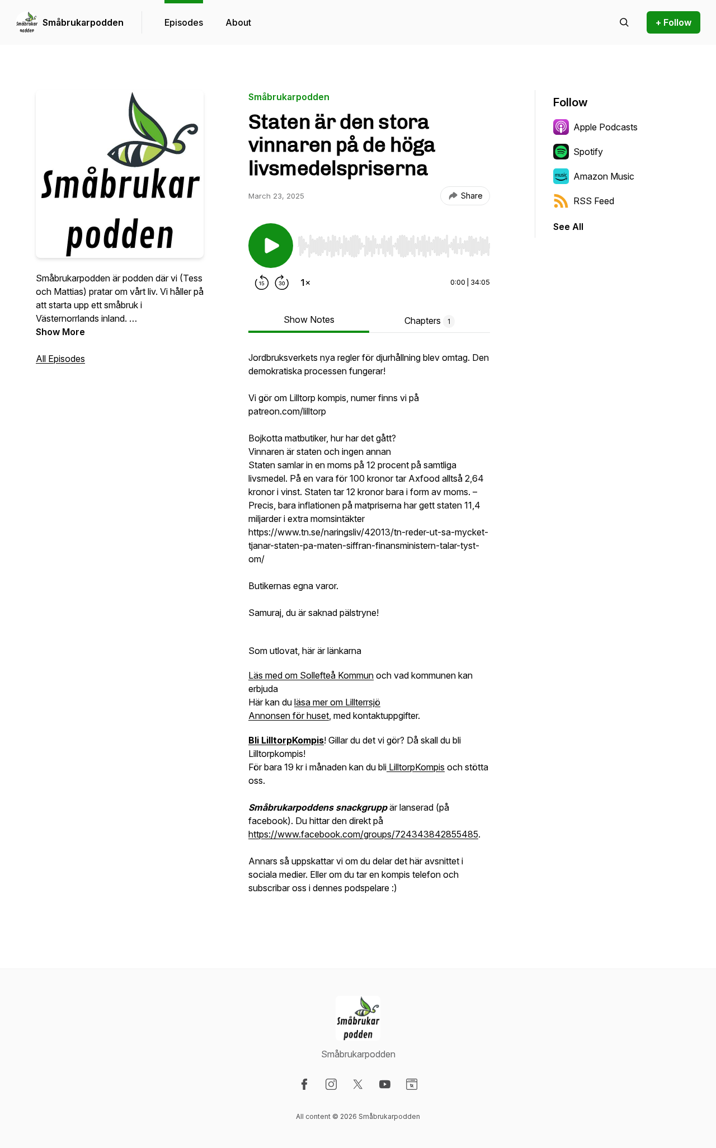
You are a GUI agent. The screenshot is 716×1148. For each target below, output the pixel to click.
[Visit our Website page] (411, 1084)
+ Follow (673, 22)
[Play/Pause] (270, 245)
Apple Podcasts (605, 127)
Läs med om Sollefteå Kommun (311, 675)
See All (568, 226)
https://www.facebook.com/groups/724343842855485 (363, 834)
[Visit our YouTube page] (384, 1084)
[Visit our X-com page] (358, 1084)
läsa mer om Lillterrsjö (337, 702)
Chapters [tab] (427, 320)
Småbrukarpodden (83, 22)
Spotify (588, 151)
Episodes (183, 22)
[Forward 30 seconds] (282, 282)
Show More (60, 331)
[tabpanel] (369, 628)
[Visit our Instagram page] (331, 1084)
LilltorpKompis (416, 767)
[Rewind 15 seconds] (262, 282)
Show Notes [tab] (309, 319)
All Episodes (60, 358)
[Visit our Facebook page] (304, 1084)
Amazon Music (603, 176)
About (238, 22)
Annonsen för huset (288, 715)
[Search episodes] (624, 22)
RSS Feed (593, 200)
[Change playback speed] (305, 282)
